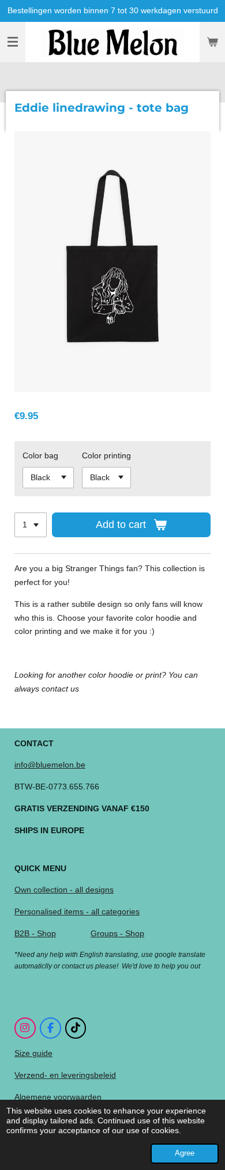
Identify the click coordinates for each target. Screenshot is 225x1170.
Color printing (106, 455)
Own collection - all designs (64, 889)
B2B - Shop (35, 933)
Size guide (33, 1053)
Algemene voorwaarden (58, 1096)
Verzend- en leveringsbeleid (65, 1075)
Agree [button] (184, 1153)
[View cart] (212, 42)
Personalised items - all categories (77, 911)
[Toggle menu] (12, 42)
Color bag (40, 455)
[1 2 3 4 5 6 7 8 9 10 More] (30, 525)
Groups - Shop (117, 933)
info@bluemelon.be (49, 764)
